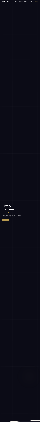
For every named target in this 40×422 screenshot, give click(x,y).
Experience (21, 1)
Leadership (30, 1)
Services (25, 1)
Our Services (5, 220)
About (16, 1)
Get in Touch (36, 1)
